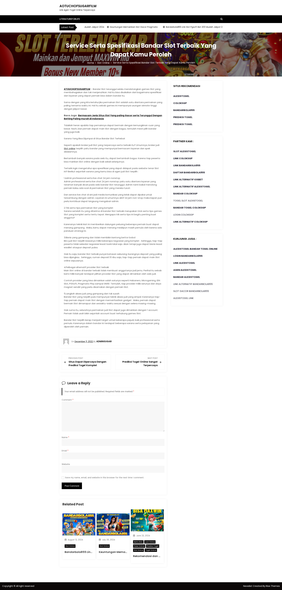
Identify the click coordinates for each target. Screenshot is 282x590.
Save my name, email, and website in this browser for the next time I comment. (104, 477)
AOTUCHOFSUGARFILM (77, 6)
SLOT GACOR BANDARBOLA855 (191, 291)
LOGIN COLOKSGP (183, 214)
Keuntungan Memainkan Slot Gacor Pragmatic (125, 27)
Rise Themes (273, 586)
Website (66, 464)
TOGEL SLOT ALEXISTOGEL (188, 200)
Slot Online (70, 546)
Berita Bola (138, 542)
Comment (67, 400)
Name (65, 437)
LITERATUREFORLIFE (69, 19)
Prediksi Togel (152, 546)
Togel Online (151, 550)
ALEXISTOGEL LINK (183, 298)
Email (65, 450)
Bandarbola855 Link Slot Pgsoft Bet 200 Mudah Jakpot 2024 (187, 27)
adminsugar (104, 341)
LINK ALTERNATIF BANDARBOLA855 (193, 284)
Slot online (69, 148)
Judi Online (150, 542)
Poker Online (139, 546)
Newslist (248, 586)
